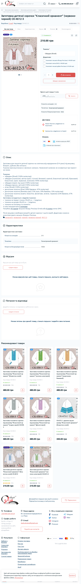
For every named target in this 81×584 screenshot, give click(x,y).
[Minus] (45, 75)
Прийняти (72, 575)
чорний (24, 217)
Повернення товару (24, 559)
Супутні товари (6, 556)
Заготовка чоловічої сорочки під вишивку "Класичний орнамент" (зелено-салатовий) (40, 374)
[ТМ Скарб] (13, 500)
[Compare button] (76, 35)
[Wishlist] (23, 352)
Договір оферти (23, 549)
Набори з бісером (4, 541)
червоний (17, 217)
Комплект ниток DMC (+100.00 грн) (56, 63)
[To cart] (22, 390)
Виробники (21, 561)
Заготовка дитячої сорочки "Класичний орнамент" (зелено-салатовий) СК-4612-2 (39, 472)
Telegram (70, 514)
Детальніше (19, 578)
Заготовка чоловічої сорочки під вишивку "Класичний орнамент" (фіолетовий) (40, 423)
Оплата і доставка (24, 541)
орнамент (9, 217)
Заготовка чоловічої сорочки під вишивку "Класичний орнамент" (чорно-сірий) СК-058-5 (13, 424)
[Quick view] (23, 349)
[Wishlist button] (72, 35)
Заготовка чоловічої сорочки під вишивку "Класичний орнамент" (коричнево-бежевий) (67, 375)
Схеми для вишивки (5, 546)
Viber (68, 517)
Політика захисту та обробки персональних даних (27, 552)
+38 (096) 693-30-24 (8, 514)
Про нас (20, 544)
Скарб (11, 23)
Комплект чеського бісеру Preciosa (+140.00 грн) (60, 60)
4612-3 (44, 217)
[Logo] (10, 3)
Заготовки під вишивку (12, 10)
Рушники (4, 549)
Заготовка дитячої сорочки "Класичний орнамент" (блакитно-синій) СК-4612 (13, 472)
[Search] (44, 4)
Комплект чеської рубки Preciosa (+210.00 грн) (60, 66)
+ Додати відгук (13, 267)
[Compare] (23, 355)
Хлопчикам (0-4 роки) (44, 10)
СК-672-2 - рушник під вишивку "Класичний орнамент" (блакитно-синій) (67, 423)
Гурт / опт (21, 546)
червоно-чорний (34, 217)
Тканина (46, 49)
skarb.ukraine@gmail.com (29, 523)
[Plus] (52, 75)
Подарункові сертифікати (26, 564)
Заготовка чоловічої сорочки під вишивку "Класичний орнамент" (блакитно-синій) (13, 374)
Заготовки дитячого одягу (28, 10)
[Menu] (2, 3)
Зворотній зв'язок (24, 556)
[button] (19, 74)
